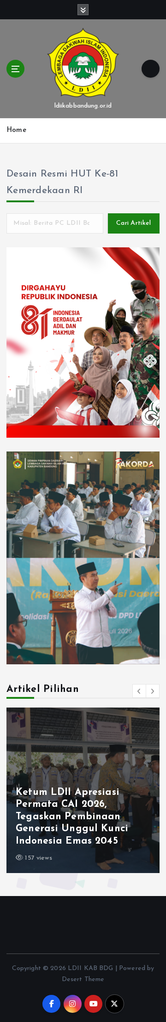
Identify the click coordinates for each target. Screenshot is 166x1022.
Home (16, 130)
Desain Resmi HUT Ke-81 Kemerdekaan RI (62, 182)
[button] (139, 691)
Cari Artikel (133, 223)
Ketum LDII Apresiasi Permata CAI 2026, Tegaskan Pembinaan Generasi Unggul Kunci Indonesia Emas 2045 (72, 817)
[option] (83, 790)
